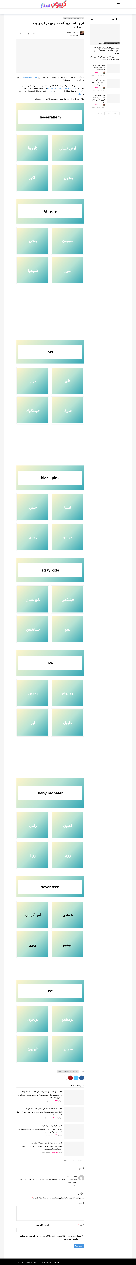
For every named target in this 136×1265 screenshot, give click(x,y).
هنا (51, 91)
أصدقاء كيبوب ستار (78, 18)
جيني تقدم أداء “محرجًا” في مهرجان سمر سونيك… (98, 82)
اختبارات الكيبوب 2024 (64, 1071)
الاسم (81, 1225)
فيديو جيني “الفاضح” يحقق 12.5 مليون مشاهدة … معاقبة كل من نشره (107, 50)
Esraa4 (55, 1118)
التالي (73, 1160)
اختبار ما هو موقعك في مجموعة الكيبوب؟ (46, 1142)
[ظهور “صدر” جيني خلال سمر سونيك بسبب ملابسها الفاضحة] (113, 68)
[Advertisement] (50, 306)
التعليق (80, 1203)
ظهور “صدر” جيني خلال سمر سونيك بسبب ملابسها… (99, 67)
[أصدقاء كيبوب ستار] (19, 19)
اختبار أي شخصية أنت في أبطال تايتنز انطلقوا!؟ (44, 1108)
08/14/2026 (100, 91)
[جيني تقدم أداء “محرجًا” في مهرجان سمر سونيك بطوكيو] (113, 83)
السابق (79, 1160)
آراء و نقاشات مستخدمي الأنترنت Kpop (111, 43)
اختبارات (75, 1071)
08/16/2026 (100, 75)
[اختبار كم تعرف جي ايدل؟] (74, 1131)
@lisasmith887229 (30, 77)
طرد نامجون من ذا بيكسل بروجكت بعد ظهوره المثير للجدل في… (98, 98)
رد (74, 1185)
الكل (92, 19)
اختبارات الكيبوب (68, 18)
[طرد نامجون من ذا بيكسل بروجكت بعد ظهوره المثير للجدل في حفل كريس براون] (113, 98)
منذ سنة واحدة (48, 1101)
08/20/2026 (100, 108)
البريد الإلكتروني (42, 1225)
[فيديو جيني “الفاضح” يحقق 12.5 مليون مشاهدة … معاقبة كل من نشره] (105, 34)
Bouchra (55, 1152)
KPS (56, 1101)
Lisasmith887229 (72, 32)
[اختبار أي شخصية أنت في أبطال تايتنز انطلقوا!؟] (74, 1114)
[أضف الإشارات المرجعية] (17, 33)
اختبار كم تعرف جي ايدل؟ (52, 1125)
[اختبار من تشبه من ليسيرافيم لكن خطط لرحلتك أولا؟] (74, 1097)
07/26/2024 (74, 35)
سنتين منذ (67, 1176)
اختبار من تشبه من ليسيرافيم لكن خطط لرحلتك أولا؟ (42, 1091)
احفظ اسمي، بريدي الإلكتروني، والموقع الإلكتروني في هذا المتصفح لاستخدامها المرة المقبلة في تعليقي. (50, 1238)
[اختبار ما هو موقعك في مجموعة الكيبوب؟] (74, 1149)
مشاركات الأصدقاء (54, 88)
